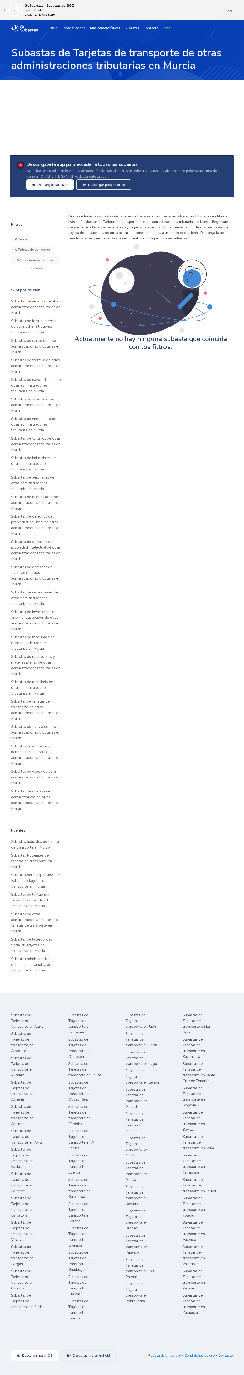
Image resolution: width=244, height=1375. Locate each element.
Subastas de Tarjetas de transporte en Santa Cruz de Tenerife (199, 1072)
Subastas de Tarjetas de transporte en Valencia (194, 1231)
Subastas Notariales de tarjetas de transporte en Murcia (31, 861)
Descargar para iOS (52, 184)
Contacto (151, 28)
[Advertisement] (122, 115)
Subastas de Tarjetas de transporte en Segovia (194, 1097)
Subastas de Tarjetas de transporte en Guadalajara (79, 1261)
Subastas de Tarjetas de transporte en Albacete (22, 1042)
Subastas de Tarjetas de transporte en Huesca (79, 1310)
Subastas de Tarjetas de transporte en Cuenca (79, 1164)
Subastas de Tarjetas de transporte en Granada (79, 1237)
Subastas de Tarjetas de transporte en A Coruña (81, 1139)
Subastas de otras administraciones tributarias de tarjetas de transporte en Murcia (36, 923)
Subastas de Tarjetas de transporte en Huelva (79, 1285)
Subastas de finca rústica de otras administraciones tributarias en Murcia (33, 424)
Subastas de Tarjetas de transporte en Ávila (26, 1137)
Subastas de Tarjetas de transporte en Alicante (22, 1067)
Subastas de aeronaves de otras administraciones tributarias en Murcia (32, 483)
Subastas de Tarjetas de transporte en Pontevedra (137, 1292)
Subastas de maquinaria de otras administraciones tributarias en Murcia (33, 643)
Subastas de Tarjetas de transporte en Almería (22, 1091)
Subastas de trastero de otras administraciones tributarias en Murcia (35, 366)
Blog (167, 28)
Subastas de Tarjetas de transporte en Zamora (194, 1280)
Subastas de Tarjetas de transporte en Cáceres (22, 1280)
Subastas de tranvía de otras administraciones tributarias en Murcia (35, 732)
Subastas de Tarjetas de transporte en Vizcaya (22, 1231)
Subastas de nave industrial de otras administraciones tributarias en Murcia (36, 385)
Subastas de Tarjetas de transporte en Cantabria (79, 1024)
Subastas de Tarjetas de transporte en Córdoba (79, 1115)
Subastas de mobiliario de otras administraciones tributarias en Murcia (32, 688)
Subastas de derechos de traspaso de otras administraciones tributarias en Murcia (35, 576)
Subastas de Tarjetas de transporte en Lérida (142, 1076)
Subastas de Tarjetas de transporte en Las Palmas (140, 1268)
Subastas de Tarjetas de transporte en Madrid (137, 1098)
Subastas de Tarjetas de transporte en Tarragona (194, 1164)
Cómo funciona (74, 28)
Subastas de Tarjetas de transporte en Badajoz (22, 1158)
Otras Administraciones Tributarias (36, 261)
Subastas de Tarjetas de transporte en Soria (198, 1142)
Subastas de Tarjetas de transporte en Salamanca (194, 1048)
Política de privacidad (164, 1355)
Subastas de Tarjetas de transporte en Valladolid (194, 1255)
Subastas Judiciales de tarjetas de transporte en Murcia (36, 844)
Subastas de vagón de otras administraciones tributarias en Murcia (35, 777)
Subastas (132, 28)
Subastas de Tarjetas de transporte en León (141, 1039)
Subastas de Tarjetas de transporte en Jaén (141, 1021)
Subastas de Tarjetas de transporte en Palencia (137, 1244)
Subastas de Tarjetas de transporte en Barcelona (22, 1207)
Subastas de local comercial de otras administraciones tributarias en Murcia (33, 326)
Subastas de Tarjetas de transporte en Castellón (79, 1048)
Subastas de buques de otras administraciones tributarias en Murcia (35, 503)
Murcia (22, 239)
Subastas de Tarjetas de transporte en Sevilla (194, 1121)
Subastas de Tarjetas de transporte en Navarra (137, 1195)
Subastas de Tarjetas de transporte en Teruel (199, 1185)
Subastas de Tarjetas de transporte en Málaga (137, 1122)
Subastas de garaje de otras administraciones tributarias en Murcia (35, 346)
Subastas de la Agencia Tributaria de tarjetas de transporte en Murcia (30, 900)
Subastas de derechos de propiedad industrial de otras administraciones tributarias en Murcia (35, 525)
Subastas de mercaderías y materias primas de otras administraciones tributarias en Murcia (35, 665)
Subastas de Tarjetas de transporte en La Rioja (196, 1024)
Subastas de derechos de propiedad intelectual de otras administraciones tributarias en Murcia (36, 550)
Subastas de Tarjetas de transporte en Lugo (141, 1058)
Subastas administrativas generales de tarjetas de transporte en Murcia (31, 964)
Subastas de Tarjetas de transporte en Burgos (22, 1255)
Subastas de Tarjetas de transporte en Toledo (194, 1207)
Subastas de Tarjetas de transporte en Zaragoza (194, 1304)
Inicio (53, 28)
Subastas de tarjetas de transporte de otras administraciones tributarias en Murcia (35, 710)
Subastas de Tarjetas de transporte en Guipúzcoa (79, 1188)
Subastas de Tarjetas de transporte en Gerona (79, 1212)
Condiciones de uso (200, 1355)
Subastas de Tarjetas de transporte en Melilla (137, 1147)
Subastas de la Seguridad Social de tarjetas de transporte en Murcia (31, 945)
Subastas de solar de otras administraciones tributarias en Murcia (35, 405)
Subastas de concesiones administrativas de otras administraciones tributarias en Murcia (35, 800)
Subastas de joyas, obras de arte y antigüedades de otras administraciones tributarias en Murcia (35, 620)
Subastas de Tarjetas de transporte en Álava (27, 1021)
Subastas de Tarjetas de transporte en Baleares (22, 1182)
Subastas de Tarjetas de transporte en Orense (137, 1220)
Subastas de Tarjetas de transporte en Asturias (22, 1115)
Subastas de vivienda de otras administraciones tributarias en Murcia (35, 307)
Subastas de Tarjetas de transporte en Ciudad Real (79, 1091)
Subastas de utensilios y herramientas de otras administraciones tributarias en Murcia (35, 755)
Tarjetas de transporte (33, 250)
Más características (105, 28)
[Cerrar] (3, 10)
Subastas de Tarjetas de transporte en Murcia (137, 1171)
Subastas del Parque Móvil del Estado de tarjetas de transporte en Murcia (36, 881)
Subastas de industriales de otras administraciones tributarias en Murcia (33, 463)
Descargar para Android (106, 184)
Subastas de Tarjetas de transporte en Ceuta (84, 1069)
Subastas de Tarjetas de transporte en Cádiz (27, 1301)
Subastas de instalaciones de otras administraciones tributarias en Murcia (34, 598)
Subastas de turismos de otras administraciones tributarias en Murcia (36, 444)
